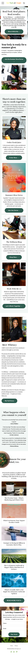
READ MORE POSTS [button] (14, 600)
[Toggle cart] (24, 3)
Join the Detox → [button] (14, 210)
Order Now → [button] (14, 158)
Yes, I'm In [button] (14, 634)
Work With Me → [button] (14, 31)
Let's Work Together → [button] (14, 306)
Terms (11, 645)
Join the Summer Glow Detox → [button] (14, 60)
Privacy (16, 645)
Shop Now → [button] (14, 257)
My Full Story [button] (9, 401)
